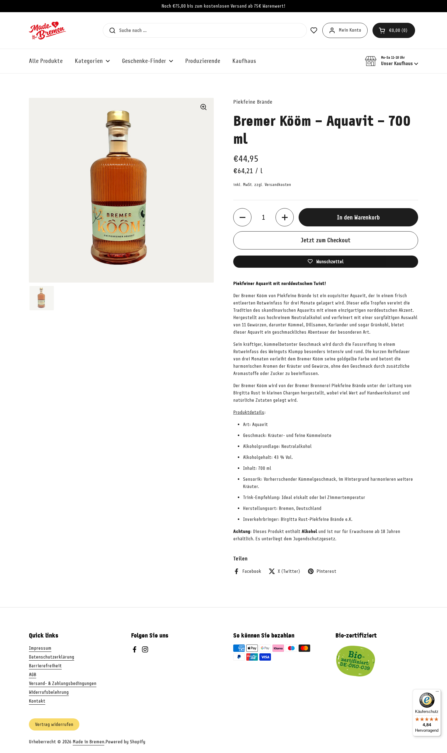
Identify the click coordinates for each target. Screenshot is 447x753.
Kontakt (37, 701)
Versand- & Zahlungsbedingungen (62, 683)
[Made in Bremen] (47, 30)
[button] (393, 30)
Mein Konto (350, 30)
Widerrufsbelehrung (49, 692)
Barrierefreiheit (45, 666)
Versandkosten (278, 184)
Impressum (40, 648)
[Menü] (437, 692)
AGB (32, 675)
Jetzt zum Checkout (326, 240)
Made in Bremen (88, 742)
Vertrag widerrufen (54, 724)
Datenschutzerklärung (51, 657)
